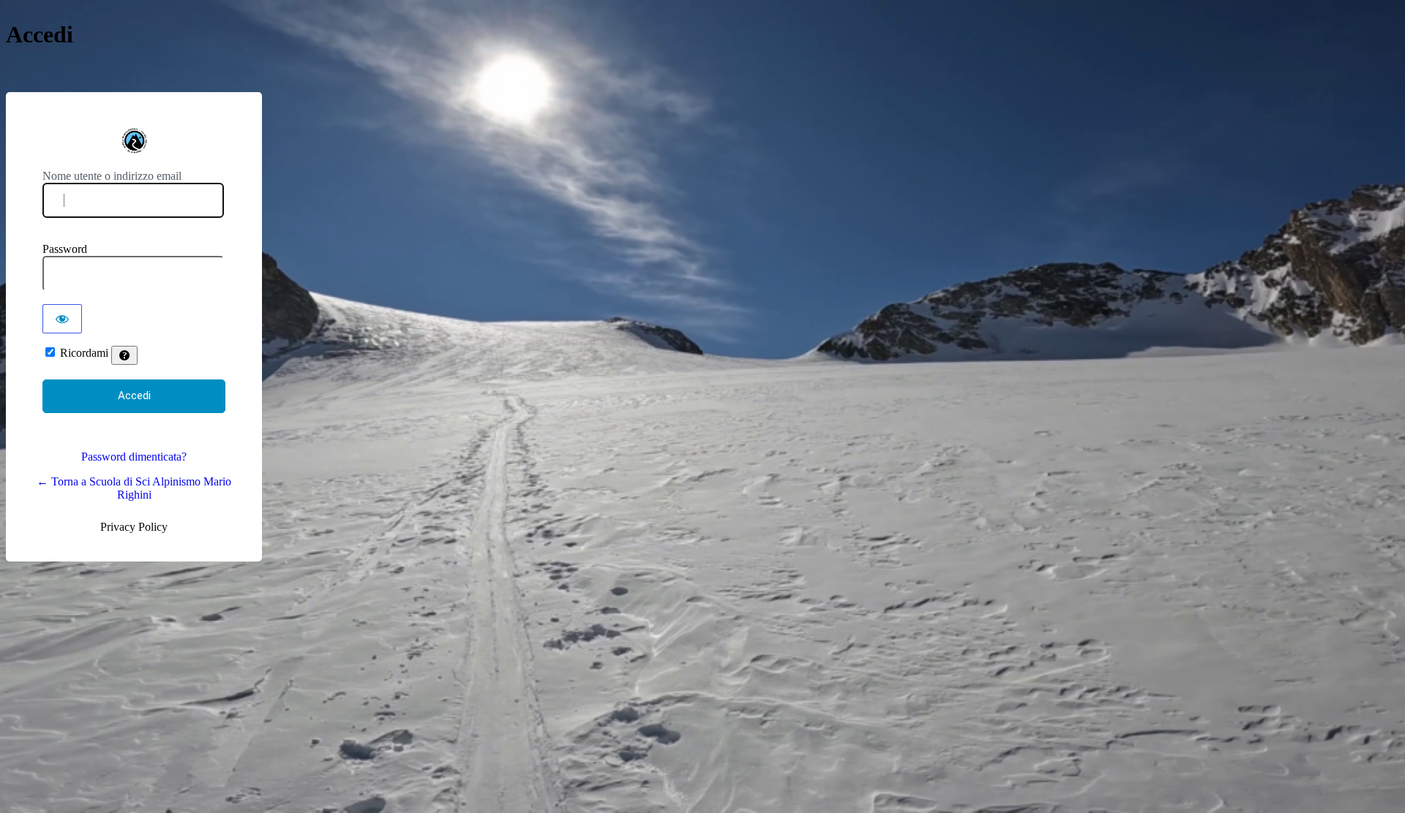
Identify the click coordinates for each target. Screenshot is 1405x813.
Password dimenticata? (134, 456)
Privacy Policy (134, 527)
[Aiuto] (124, 355)
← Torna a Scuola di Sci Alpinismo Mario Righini (134, 488)
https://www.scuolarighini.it (134, 140)
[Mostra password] (62, 318)
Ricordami (84, 353)
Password (64, 249)
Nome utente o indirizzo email (111, 176)
